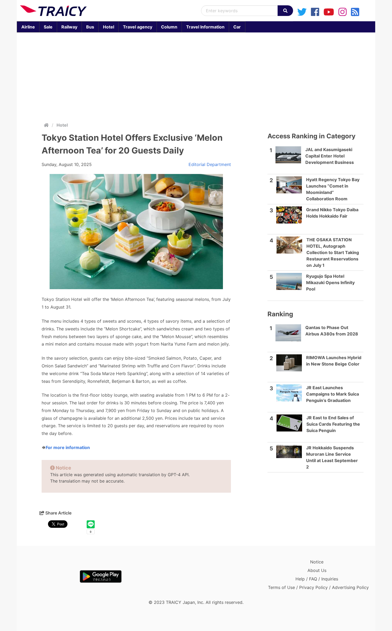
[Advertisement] (196, 76)
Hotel (108, 27)
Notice (316, 561)
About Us (316, 570)
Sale (48, 27)
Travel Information (205, 27)
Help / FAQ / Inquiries (316, 579)
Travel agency (137, 27)
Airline (28, 27)
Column (169, 27)
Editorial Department (210, 164)
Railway (69, 27)
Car (237, 27)
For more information (68, 447)
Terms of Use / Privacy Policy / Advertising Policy (318, 587)
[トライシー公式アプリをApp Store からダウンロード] (51, 576)
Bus (90, 27)
